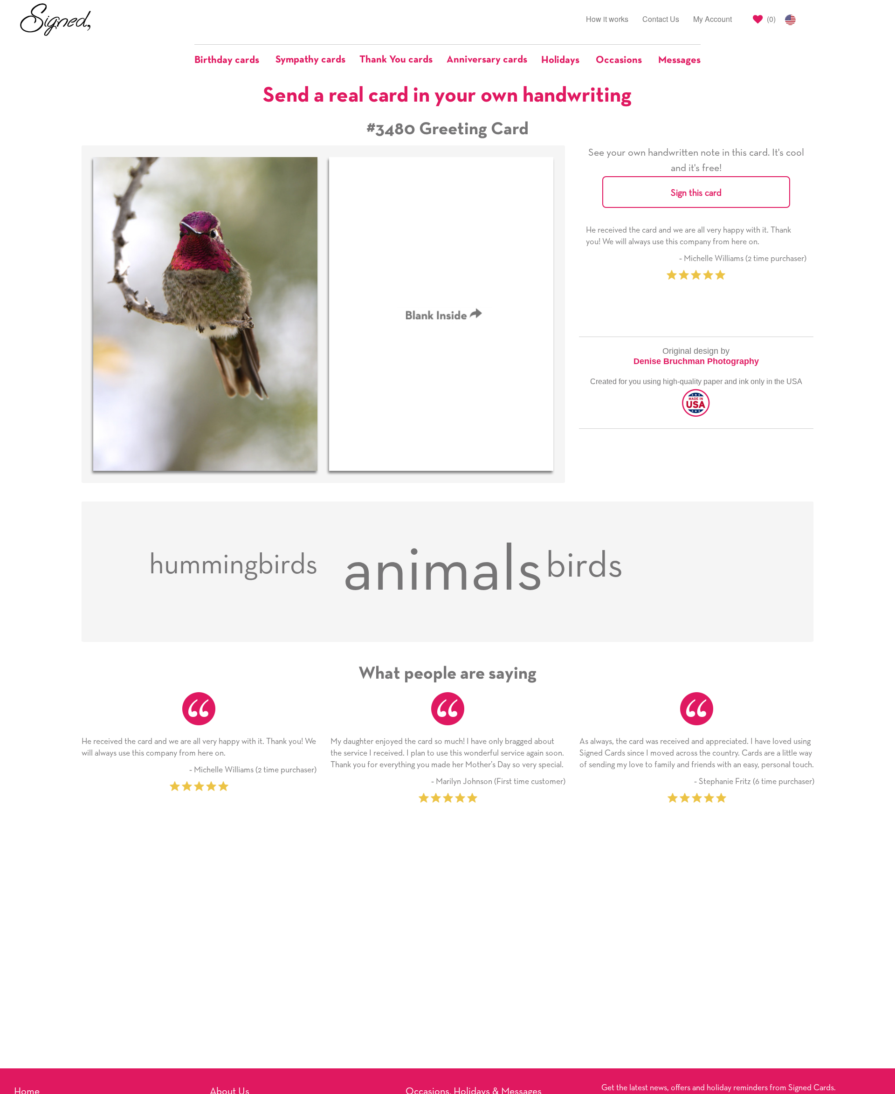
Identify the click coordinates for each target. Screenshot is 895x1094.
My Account (712, 19)
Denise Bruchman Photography (696, 361)
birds (584, 566)
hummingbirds (233, 565)
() (770, 19)
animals (443, 571)
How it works (607, 19)
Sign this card (696, 193)
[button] (231, 60)
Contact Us (660, 19)
